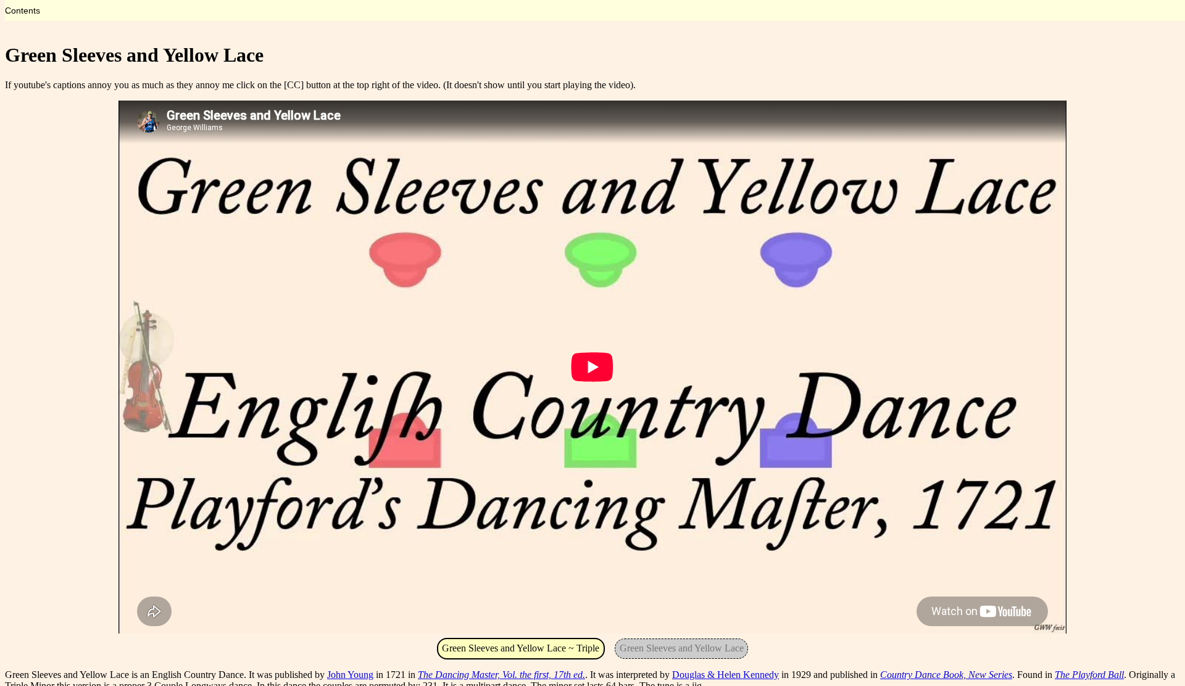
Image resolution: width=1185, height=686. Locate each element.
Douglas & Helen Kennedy (725, 674)
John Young (350, 674)
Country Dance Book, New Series (946, 674)
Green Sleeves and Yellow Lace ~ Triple (520, 648)
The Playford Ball (1089, 674)
